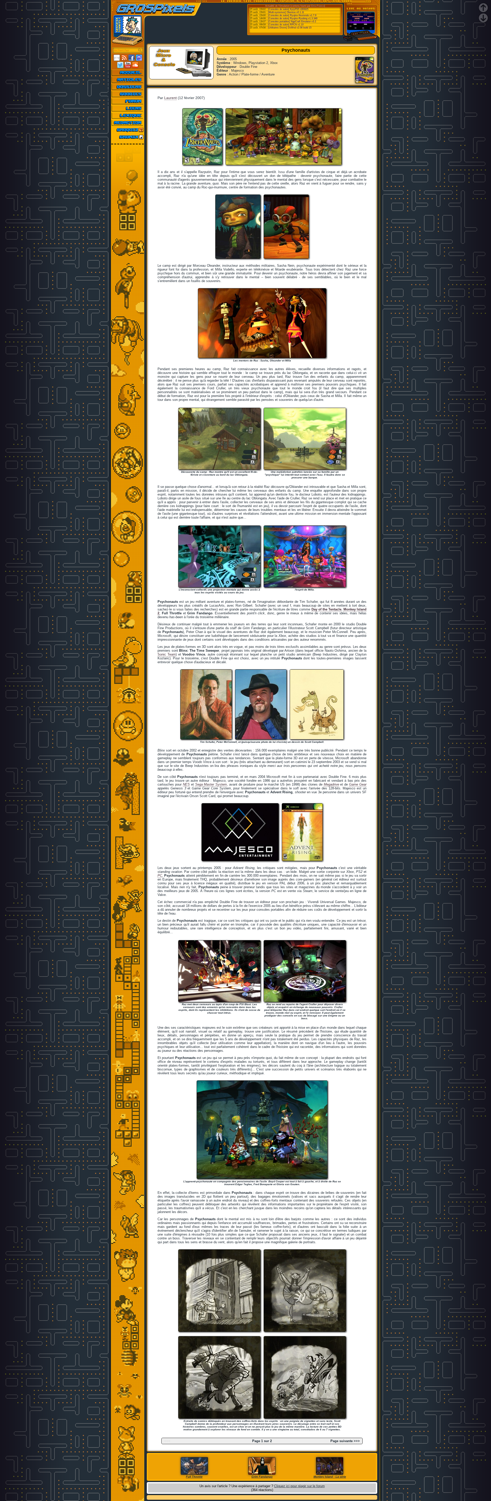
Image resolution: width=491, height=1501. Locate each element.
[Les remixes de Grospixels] (127, 137)
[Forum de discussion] (127, 101)
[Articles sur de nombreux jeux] (127, 79)
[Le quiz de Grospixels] (127, 129)
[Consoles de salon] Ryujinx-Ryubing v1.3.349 (292, 18)
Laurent (170, 98)
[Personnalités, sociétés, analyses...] (127, 86)
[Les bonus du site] (127, 94)
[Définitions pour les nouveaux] (127, 115)
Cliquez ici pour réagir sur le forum (299, 1486)
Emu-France (317, 6)
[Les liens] (127, 108)
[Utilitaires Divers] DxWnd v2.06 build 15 (289, 27)
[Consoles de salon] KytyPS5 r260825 (288, 9)
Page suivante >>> (345, 1441)
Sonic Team (167, 654)
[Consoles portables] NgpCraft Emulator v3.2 (292, 21)
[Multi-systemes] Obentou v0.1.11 (286, 12)
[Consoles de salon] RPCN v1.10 (286, 24)
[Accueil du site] (127, 72)
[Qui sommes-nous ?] (127, 122)
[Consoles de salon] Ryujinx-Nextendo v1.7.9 (292, 15)
